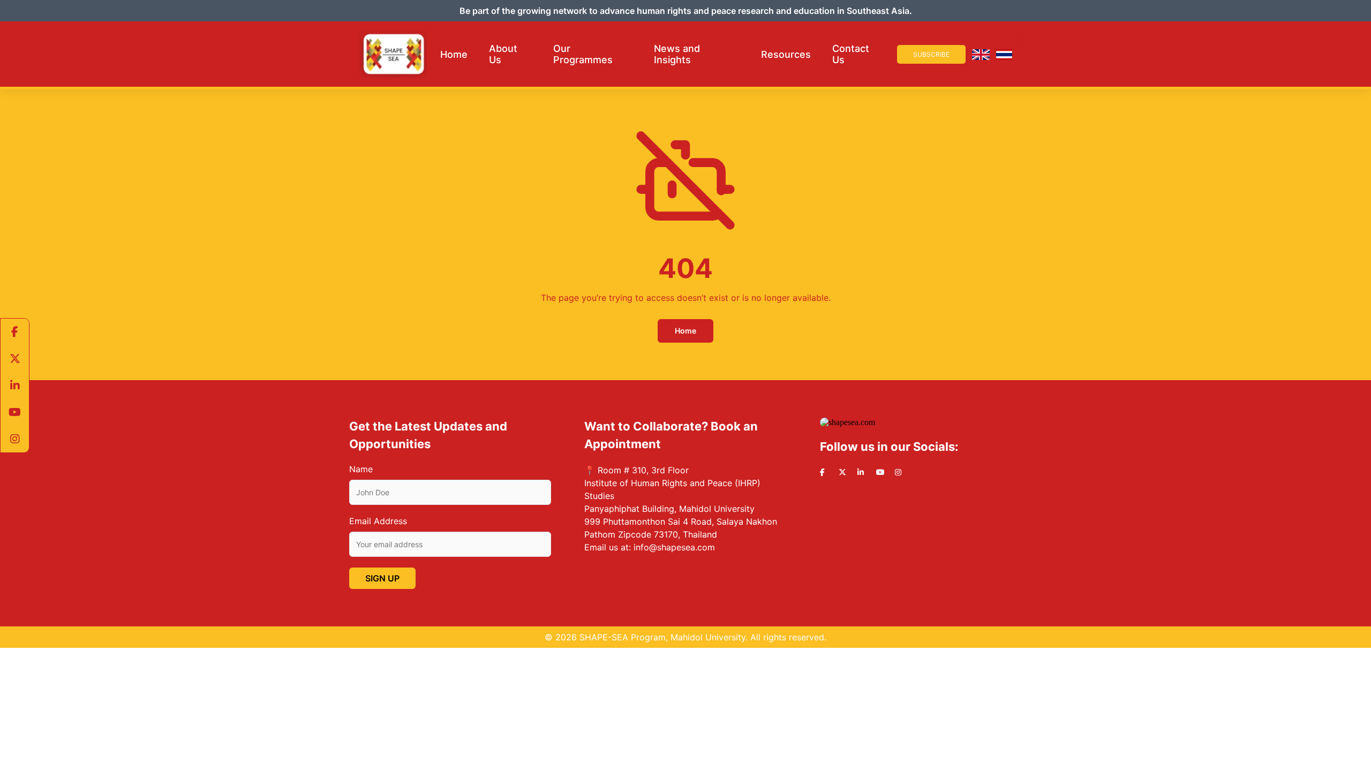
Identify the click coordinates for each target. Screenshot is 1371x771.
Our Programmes (583, 54)
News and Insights (677, 54)
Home (454, 54)
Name (361, 469)
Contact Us (850, 54)
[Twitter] (15, 358)
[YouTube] (15, 412)
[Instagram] (15, 439)
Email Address (378, 521)
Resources (786, 54)
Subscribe (931, 54)
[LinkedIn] (15, 385)
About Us (503, 54)
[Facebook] (15, 332)
